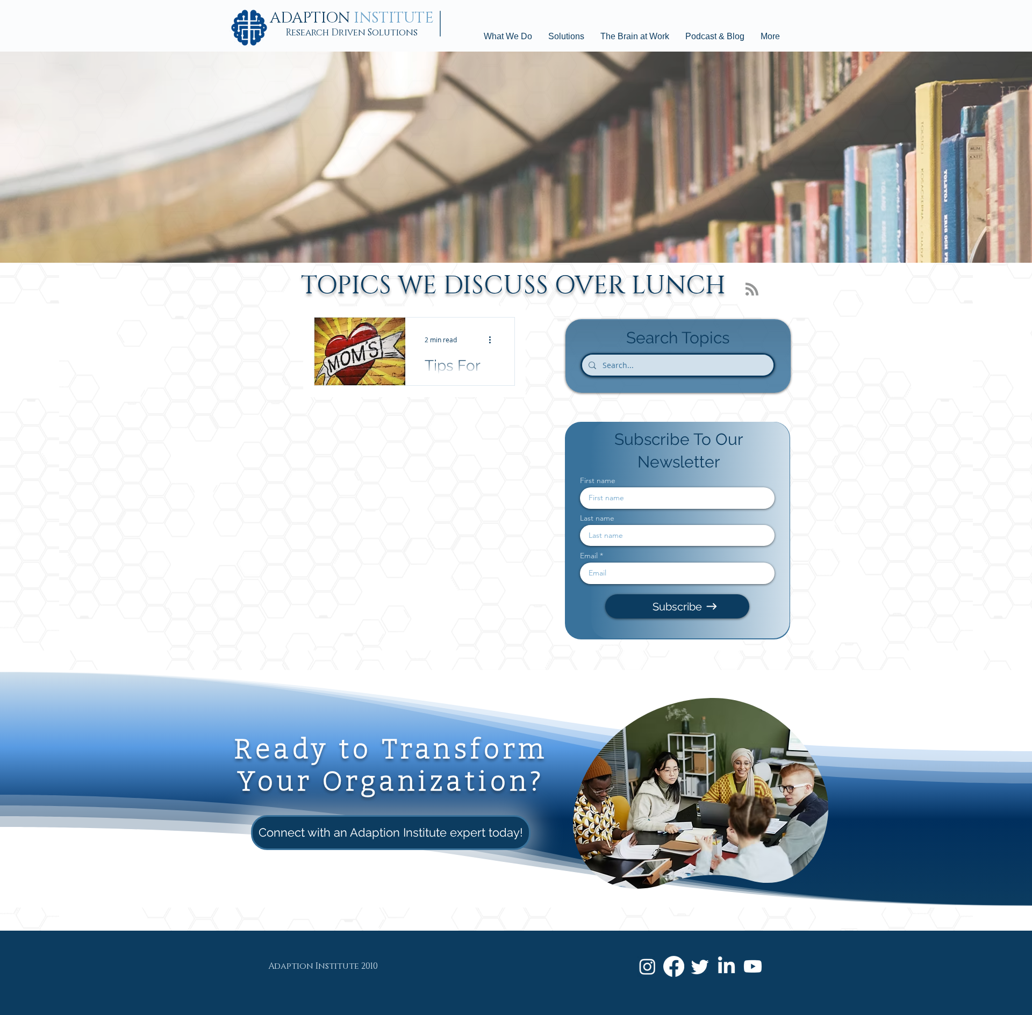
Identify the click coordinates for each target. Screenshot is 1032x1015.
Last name (597, 518)
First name (597, 480)
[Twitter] (700, 966)
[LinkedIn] (726, 966)
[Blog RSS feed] (752, 290)
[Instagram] (647, 966)
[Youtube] (752, 966)
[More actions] (493, 339)
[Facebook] (673, 966)
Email (589, 555)
